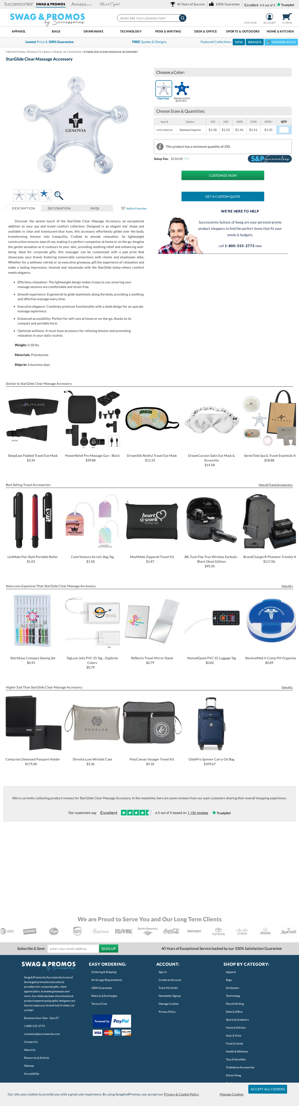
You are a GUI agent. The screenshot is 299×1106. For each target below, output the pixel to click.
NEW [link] (239, 42)
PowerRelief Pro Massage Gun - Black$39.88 (92, 458)
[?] (187, 158)
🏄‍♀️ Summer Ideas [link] (281, 42)
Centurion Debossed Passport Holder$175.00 (33, 761)
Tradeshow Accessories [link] (240, 1067)
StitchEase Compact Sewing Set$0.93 (32, 660)
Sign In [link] (163, 972)
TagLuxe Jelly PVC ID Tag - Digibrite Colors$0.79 (92, 662)
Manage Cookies (232, 1094)
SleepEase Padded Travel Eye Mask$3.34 (33, 458)
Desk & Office (205, 31)
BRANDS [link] (254, 42)
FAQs (95, 208)
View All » (287, 586)
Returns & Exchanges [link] (104, 996)
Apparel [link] (231, 972)
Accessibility (31, 1073)
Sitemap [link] (29, 1065)
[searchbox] (151, 18)
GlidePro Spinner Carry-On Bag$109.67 (211, 761)
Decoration (59, 208)
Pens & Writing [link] (235, 1003)
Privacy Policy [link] (167, 1011)
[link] (188, 4)
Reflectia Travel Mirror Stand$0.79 (152, 660)
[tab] (24, 208)
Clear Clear (163, 98)
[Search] (182, 18)
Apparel (19, 31)
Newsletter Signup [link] (170, 996)
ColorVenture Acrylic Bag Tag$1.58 (92, 559)
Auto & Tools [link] (233, 1035)
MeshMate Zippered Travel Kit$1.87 (152, 559)
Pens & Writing (168, 31)
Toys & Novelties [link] (236, 1059)
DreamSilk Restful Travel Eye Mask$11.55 (152, 458)
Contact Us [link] (31, 1042)
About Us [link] (30, 1050)
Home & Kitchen (280, 31)
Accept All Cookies (268, 1089)
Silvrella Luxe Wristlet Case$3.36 (92, 761)
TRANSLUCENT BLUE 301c (182, 99)
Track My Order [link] (168, 988)
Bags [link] (229, 980)
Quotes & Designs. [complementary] (149, 42)
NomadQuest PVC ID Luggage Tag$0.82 (211, 660)
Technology (131, 31)
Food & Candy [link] (234, 1043)
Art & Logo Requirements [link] (106, 980)
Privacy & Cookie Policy (181, 1094)
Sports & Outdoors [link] (237, 1019)
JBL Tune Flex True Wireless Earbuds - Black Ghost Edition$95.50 (211, 561)
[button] (18, 4)
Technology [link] (233, 996)
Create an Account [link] (170, 980)
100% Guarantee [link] (101, 988)
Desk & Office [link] (234, 1011)
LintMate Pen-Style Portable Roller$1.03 (32, 559)
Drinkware (93, 31)
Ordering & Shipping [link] (103, 972)
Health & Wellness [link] (237, 1051)
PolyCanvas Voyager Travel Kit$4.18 (152, 761)
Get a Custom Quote (222, 196)
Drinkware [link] (232, 988)
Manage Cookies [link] (169, 1003)
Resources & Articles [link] (36, 1057)
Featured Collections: (248, 42)
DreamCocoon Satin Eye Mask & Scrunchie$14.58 (211, 460)
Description (23, 208)
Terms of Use (99, 1003)
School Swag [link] (233, 1075)
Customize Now (223, 175)
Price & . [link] (49, 42)
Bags (56, 31)
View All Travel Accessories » (276, 484)
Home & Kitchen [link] (236, 1027)
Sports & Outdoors (243, 31)
